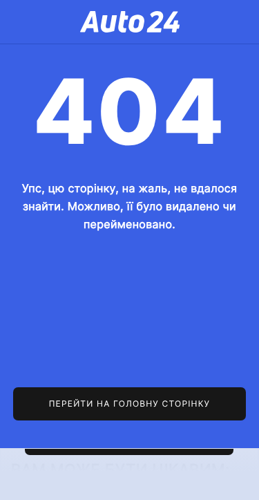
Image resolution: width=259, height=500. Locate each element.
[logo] (130, 22)
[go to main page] (130, 403)
